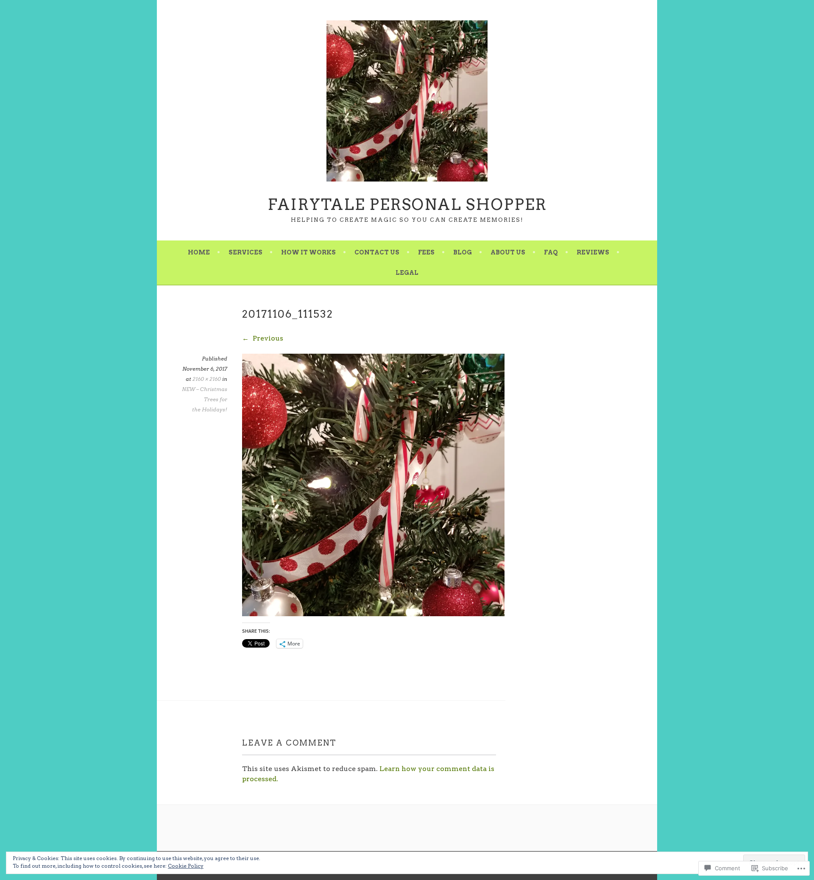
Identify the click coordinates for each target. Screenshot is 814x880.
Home (199, 252)
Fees (426, 252)
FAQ (551, 252)
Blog (462, 252)
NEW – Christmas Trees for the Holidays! (204, 399)
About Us (508, 252)
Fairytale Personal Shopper (407, 204)
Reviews (593, 252)
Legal (407, 272)
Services (245, 252)
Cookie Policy (186, 866)
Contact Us (376, 252)
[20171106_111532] (373, 614)
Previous (267, 338)
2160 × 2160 (206, 379)
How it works (308, 252)
